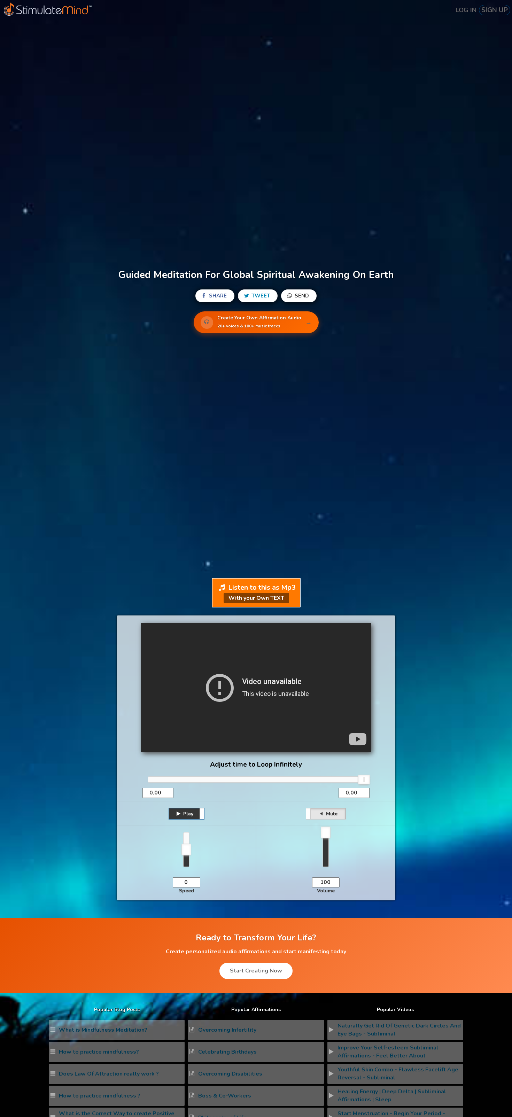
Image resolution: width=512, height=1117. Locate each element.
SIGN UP (494, 10)
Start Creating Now (256, 971)
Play (187, 813)
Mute (331, 813)
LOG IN (466, 10)
